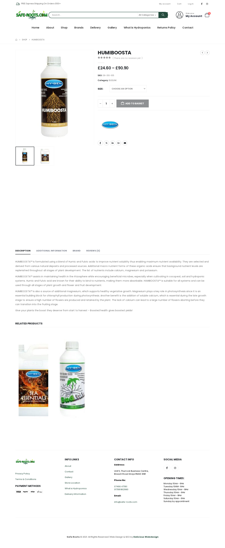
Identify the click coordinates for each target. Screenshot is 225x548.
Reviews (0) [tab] (93, 250)
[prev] (202, 52)
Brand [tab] (77, 250)
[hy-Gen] (110, 125)
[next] (207, 52)
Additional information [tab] (51, 250)
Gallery (112, 27)
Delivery (95, 27)
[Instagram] (207, 3)
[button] (16, 97)
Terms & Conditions (25, 479)
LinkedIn (112, 143)
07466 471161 (120, 486)
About (50, 27)
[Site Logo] (31, 15)
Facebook (100, 143)
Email (124, 143)
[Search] (163, 15)
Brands (79, 27)
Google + (118, 143)
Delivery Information (75, 494)
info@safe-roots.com (125, 502)
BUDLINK (113, 80)
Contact (187, 27)
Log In (191, 3)
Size (100, 88)
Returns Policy (166, 27)
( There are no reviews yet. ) (127, 58)
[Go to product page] (33, 379)
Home (35, 27)
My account (164, 3)
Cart (179, 3)
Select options (46, 337)
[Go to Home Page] (16, 40)
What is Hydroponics (137, 27)
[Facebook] (201, 3)
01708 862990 (121, 489)
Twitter (106, 143)
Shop (64, 27)
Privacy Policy (22, 473)
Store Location (72, 482)
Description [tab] (22, 250)
